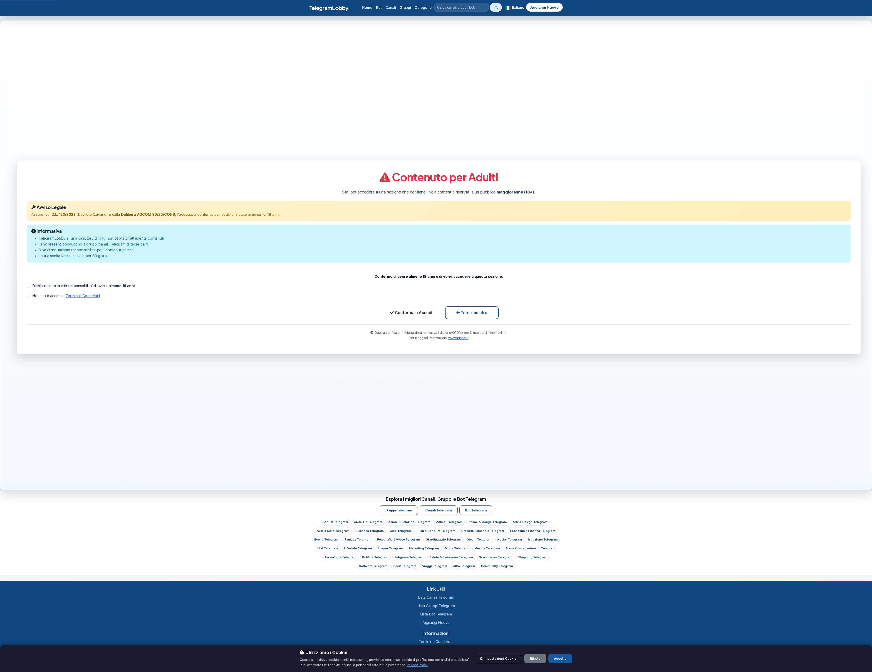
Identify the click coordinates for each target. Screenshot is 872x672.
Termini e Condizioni (83, 295)
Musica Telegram (487, 548)
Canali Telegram (438, 510)
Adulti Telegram (336, 522)
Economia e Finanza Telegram (532, 531)
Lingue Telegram (390, 548)
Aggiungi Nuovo (544, 7)
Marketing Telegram (424, 548)
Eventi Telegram (326, 539)
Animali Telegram (449, 522)
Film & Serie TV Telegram (436, 531)
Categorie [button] (423, 7)
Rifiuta (535, 658)
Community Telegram (497, 566)
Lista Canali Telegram (436, 597)
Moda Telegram (456, 548)
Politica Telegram (375, 557)
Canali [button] (390, 7)
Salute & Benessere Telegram (451, 557)
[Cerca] (496, 7)
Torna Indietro (474, 312)
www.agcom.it (458, 338)
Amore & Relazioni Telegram (409, 522)
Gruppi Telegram (398, 510)
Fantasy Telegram (357, 539)
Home (367, 7)
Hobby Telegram (509, 539)
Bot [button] (379, 7)
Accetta (560, 658)
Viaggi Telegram (434, 566)
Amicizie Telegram (368, 522)
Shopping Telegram (532, 557)
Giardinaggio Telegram (443, 539)
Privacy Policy (417, 665)
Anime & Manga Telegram (487, 522)
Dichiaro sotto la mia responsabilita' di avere (83, 285)
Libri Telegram (327, 548)
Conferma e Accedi (413, 312)
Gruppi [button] (405, 7)
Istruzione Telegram (543, 539)
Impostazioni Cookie (499, 658)
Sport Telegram (404, 566)
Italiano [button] (517, 7)
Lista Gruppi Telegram (436, 605)
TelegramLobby (329, 7)
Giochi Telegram (479, 539)
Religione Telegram (409, 557)
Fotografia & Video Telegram (398, 539)
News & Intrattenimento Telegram (530, 548)
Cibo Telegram (401, 531)
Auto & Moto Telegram (333, 531)
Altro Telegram (464, 566)
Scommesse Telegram (495, 557)
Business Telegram (369, 531)
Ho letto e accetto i (66, 295)
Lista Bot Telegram (436, 614)
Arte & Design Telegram (530, 522)
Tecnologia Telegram (340, 557)
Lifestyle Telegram (358, 548)
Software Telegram (373, 566)
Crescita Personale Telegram (482, 531)
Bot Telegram (476, 510)
